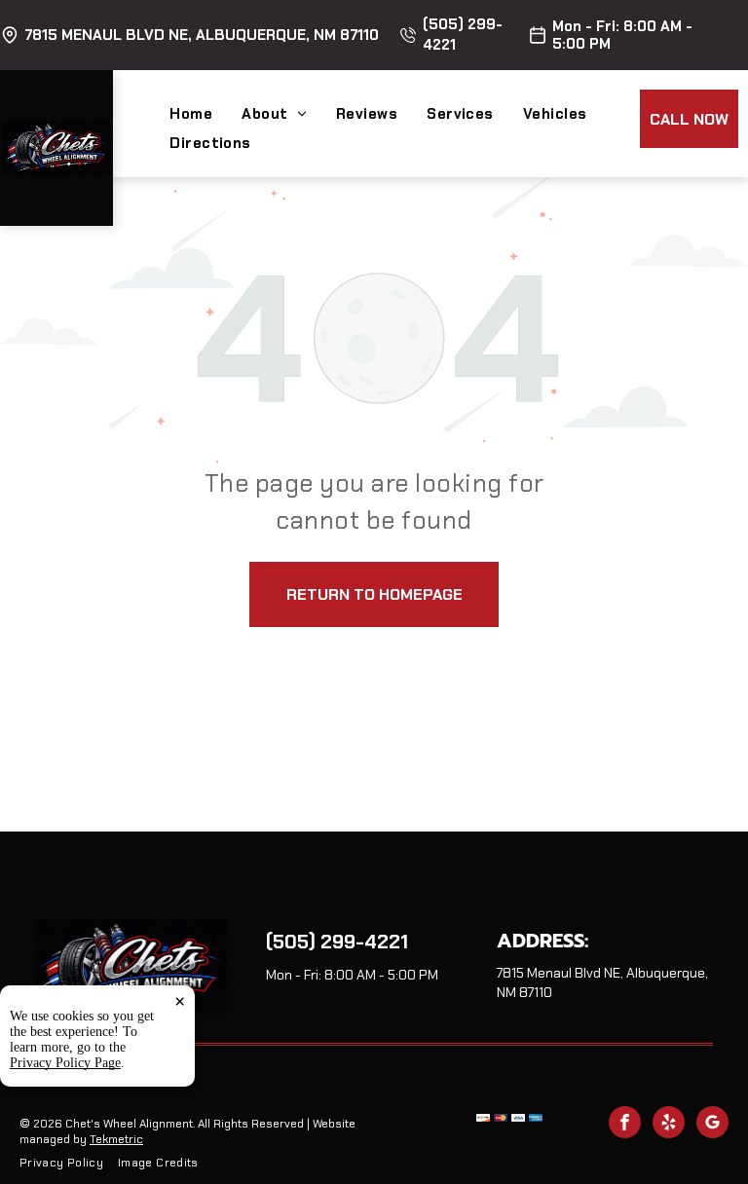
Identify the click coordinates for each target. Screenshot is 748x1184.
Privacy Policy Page (65, 1062)
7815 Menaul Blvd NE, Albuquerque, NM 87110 (201, 35)
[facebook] (625, 1124)
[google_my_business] (712, 1124)
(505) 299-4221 (337, 941)
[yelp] (669, 1124)
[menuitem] (205, 114)
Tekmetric (116, 1139)
